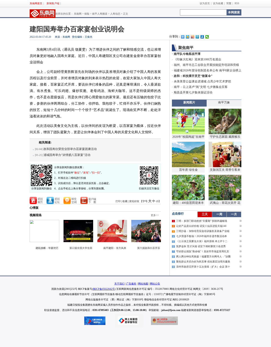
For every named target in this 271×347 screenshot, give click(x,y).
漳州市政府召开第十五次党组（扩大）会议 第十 (203, 266)
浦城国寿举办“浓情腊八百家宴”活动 (66, 155)
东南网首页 (36, 3)
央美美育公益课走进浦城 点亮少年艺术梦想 (202, 81)
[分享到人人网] (202, 37)
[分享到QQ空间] (187, 37)
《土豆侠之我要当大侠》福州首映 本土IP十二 (201, 241)
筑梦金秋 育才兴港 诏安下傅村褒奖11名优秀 (201, 246)
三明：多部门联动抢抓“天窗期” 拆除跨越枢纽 (201, 220)
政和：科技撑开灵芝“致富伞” (193, 76)
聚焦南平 (186, 48)
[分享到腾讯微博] (197, 37)
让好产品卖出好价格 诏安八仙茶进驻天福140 (201, 226)
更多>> (155, 215)
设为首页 (205, 3)
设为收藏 (218, 3)
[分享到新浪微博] (192, 37)
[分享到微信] (207, 37)
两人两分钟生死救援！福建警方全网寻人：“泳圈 (203, 256)
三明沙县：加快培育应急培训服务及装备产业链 (203, 231)
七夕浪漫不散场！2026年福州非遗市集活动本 (201, 236)
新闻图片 (189, 102)
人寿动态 (115, 13)
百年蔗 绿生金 (188, 169)
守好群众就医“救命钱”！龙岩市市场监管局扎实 (202, 251)
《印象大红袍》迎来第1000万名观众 (197, 59)
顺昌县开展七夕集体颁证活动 (193, 92)
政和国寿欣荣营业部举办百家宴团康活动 (70, 149)
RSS (237, 3)
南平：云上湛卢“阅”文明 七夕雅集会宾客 (201, 87)
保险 (86, 13)
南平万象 (224, 102)
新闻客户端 (53, 3)
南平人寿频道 (99, 13)
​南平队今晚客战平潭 (187, 54)
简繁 (228, 3)
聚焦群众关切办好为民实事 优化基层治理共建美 (203, 261)
